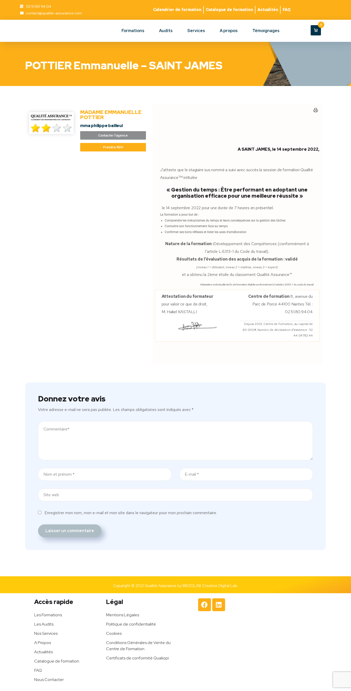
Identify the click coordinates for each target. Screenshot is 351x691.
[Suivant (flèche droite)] (342, 345)
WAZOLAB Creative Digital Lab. (210, 585)
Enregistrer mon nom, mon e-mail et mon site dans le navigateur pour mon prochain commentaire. (130, 512)
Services (196, 30)
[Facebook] (204, 604)
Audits (166, 30)
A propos (229, 30)
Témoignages (266, 30)
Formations (133, 30)
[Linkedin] (218, 604)
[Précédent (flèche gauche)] (9, 345)
